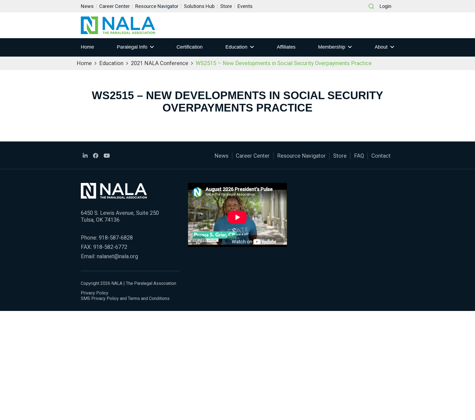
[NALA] (118, 25)
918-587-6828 (116, 237)
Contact (381, 155)
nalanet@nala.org (117, 256)
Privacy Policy (94, 293)
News (87, 6)
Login (385, 6)
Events (245, 6)
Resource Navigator (156, 6)
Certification (189, 47)
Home (87, 47)
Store (226, 6)
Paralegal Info (132, 47)
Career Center (114, 6)
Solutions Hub (199, 6)
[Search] (371, 6)
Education (236, 47)
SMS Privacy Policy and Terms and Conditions (125, 298)
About (381, 47)
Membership (331, 47)
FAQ (359, 155)
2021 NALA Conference (159, 63)
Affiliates (286, 47)
